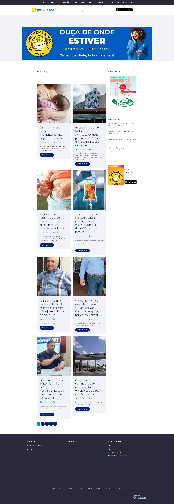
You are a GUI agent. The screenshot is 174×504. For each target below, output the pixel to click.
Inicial (44, 2)
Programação (64, 2)
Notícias (53, 2)
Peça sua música (114, 2)
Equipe (75, 2)
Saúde (57, 142)
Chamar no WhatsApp (116, 452)
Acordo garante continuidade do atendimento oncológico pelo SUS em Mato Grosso (87, 387)
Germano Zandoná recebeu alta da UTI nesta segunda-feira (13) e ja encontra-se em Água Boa (52, 307)
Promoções (101, 2)
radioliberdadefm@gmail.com (119, 455)
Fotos (83, 2)
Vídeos (91, 2)
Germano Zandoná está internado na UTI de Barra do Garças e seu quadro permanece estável (87, 307)
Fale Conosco (127, 2)
